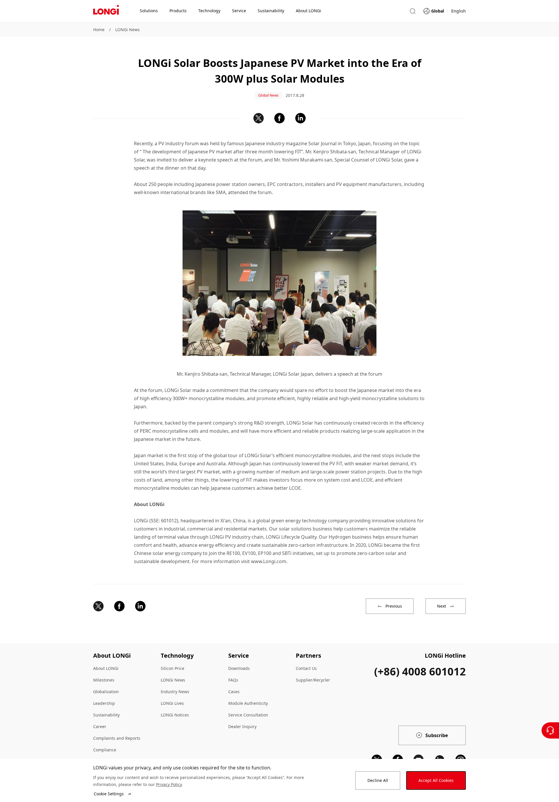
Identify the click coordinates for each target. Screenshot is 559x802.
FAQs (233, 680)
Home (99, 29)
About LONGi (105, 668)
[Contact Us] (550, 730)
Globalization (106, 691)
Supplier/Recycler (313, 680)
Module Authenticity (248, 703)
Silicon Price (172, 668)
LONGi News (127, 29)
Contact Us (306, 668)
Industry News (175, 691)
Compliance (104, 750)
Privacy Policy (169, 784)
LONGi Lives (172, 703)
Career (99, 726)
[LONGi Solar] (106, 11)
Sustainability (106, 715)
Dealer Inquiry (242, 726)
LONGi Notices (175, 715)
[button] (412, 11)
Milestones (103, 680)
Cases (234, 691)
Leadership (104, 703)
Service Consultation (248, 715)
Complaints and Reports (116, 738)
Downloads (239, 668)
